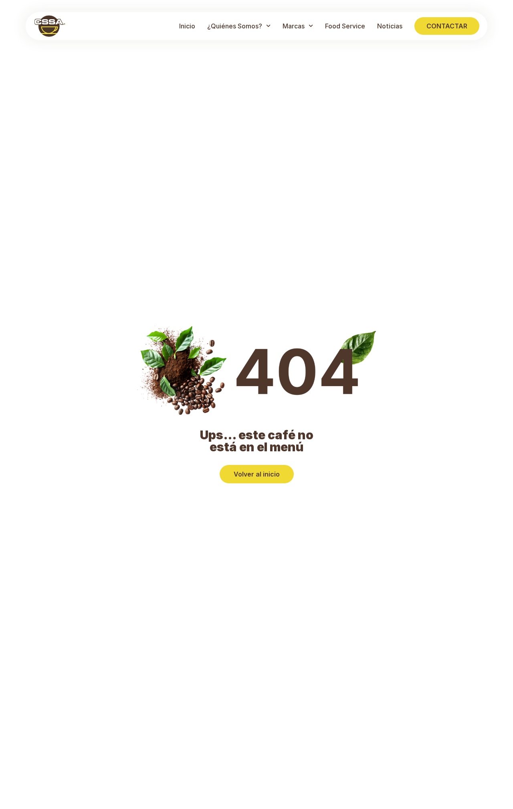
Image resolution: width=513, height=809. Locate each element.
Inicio (187, 26)
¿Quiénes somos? (234, 26)
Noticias (389, 26)
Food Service (345, 26)
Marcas (294, 26)
